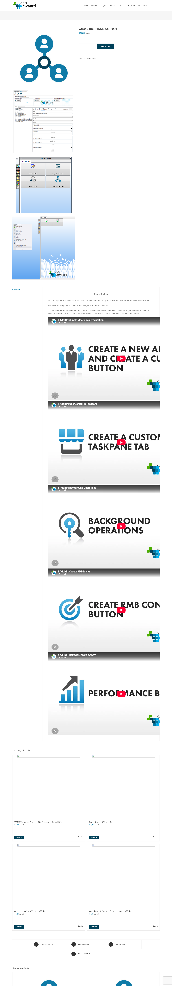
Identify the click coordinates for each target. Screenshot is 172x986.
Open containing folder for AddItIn (29, 911)
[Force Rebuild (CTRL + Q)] (123, 786)
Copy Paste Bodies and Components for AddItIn (110, 911)
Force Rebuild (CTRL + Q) (100, 822)
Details (80, 837)
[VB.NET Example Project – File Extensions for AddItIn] (48, 786)
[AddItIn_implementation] (43, 153)
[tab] (26, 289)
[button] (156, 5)
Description (16, 290)
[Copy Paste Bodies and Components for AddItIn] (123, 875)
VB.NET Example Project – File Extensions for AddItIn (38, 822)
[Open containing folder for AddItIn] (48, 875)
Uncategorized (91, 58)
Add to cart (106, 46)
